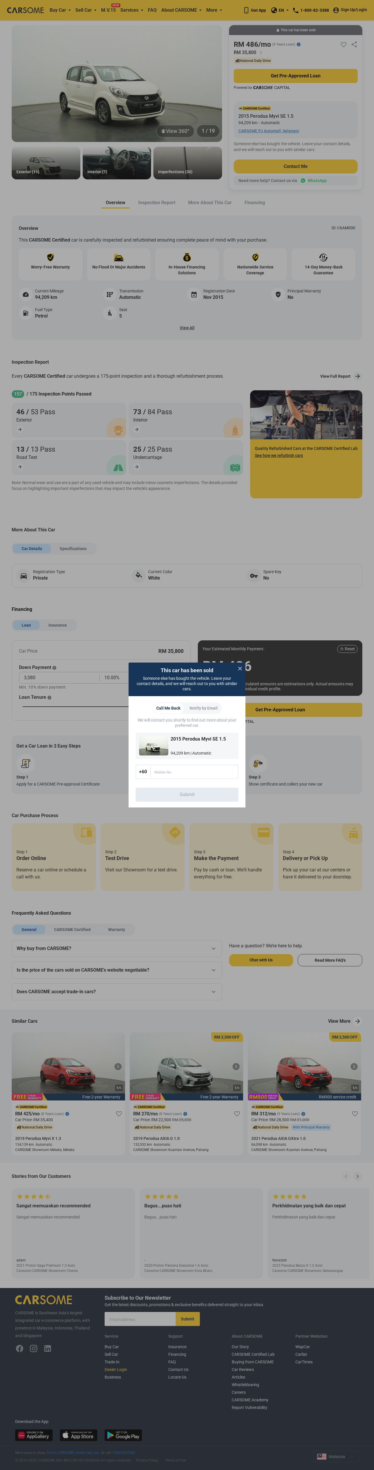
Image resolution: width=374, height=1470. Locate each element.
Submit (187, 794)
